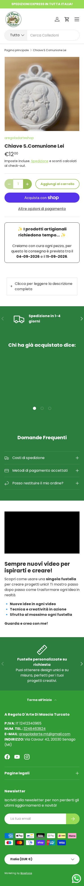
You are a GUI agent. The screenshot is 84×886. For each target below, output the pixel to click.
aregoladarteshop (19, 138)
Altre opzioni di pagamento (42, 208)
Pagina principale (16, 50)
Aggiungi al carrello (57, 184)
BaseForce (26, 873)
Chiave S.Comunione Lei (49, 50)
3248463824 (35, 728)
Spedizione (39, 161)
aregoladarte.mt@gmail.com (44, 734)
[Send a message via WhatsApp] (76, 878)
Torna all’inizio (40, 700)
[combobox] (42, 35)
